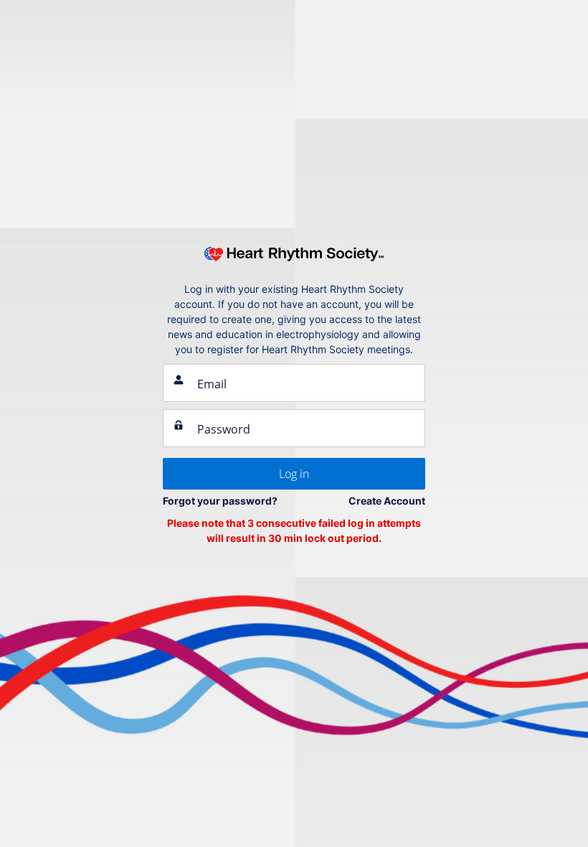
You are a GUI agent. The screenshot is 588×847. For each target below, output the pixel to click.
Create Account (386, 501)
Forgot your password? (220, 501)
